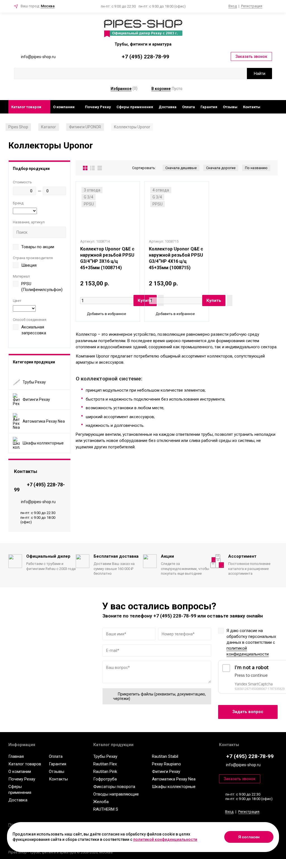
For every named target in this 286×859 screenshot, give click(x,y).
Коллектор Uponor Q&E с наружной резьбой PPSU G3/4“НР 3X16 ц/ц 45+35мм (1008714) (107, 258)
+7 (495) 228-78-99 (145, 56)
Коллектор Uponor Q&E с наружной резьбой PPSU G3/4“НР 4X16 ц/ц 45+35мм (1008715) (176, 258)
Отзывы (230, 107)
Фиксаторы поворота (114, 786)
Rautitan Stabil (165, 756)
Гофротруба (105, 779)
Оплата (188, 107)
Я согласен (249, 837)
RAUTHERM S (105, 809)
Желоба (101, 801)
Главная (16, 756)
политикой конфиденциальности (248, 651)
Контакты (251, 107)
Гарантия (209, 107)
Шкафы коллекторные (174, 786)
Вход (232, 6)
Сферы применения (134, 107)
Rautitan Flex (105, 763)
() (124, 88)
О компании (64, 107)
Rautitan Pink (105, 771)
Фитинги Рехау (166, 771)
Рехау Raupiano (166, 763)
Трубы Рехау (105, 756)
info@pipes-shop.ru (38, 501)
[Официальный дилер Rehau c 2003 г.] (143, 29)
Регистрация (251, 6)
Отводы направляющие (116, 794)
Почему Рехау (98, 107)
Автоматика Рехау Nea (174, 779)
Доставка (168, 107)
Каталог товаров (26, 107)
